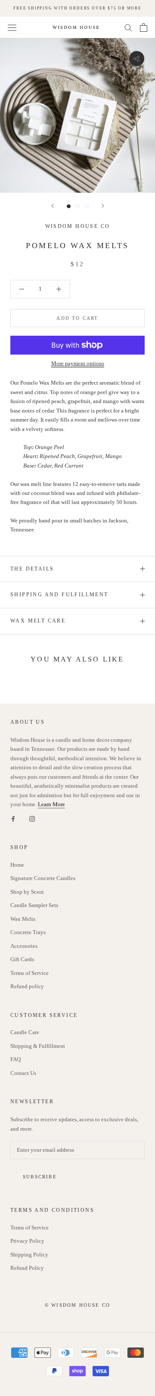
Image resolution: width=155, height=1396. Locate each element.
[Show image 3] (87, 206)
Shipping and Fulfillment (59, 595)
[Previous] (52, 206)
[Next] (103, 206)
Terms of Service (29, 973)
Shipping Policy (29, 1254)
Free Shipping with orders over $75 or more (77, 8)
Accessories (23, 946)
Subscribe (40, 1176)
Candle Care (24, 1032)
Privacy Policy (27, 1241)
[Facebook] (13, 817)
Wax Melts (22, 919)
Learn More (51, 804)
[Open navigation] (12, 27)
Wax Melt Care (37, 621)
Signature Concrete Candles (42, 878)
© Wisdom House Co (77, 1305)
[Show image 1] (69, 206)
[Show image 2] (78, 206)
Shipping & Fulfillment (37, 1046)
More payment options (77, 363)
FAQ (15, 1059)
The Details (32, 569)
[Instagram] (32, 817)
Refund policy (27, 986)
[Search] (128, 27)
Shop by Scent (27, 892)
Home (17, 865)
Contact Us (23, 1073)
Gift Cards (22, 959)
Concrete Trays (28, 932)
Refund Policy (27, 1268)
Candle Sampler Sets (34, 905)
